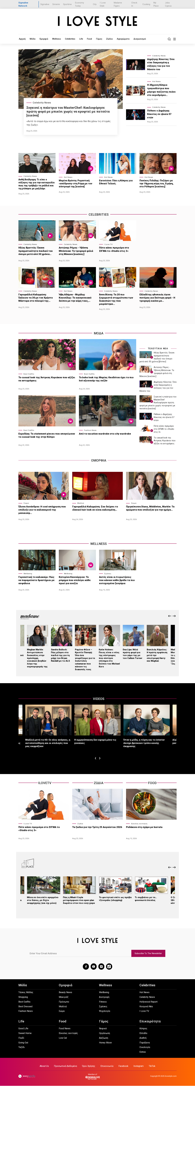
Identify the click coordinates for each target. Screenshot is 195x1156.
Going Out (23, 1042)
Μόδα (32, 39)
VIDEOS (98, 699)
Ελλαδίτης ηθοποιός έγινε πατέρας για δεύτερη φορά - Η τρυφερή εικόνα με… (157, 297)
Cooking (146, 4)
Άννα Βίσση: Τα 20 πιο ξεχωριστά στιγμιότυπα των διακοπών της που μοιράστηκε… (116, 299)
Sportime (67, 4)
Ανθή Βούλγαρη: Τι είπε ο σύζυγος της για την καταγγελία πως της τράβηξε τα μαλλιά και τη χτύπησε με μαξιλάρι (36, 184)
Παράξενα (144, 1042)
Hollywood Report (148, 1001)
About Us (44, 1066)
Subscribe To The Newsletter (148, 953)
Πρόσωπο (64, 1001)
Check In (134, 4)
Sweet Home (25, 1033)
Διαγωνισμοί (139, 39)
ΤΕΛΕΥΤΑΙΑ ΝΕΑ (158, 348)
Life (81, 39)
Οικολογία (144, 1047)
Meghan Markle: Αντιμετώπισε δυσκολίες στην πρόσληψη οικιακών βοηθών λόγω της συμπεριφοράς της (37, 658)
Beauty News (65, 992)
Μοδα (98, 333)
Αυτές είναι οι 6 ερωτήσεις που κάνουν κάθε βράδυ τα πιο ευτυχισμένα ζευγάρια (117, 580)
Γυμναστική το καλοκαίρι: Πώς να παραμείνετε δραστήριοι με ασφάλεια (36, 580)
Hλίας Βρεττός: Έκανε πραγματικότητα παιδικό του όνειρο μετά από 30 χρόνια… (35, 250)
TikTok (152, 1066)
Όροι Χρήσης (88, 1066)
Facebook (123, 1066)
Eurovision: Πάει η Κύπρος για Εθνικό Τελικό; (116, 182)
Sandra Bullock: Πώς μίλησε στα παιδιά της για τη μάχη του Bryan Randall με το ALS (60, 655)
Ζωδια (98, 783)
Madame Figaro (118, 4)
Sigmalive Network (23, 4)
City (95, 4)
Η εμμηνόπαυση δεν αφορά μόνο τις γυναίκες (95, 741)
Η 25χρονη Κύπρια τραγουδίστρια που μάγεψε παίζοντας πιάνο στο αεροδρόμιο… (161, 90)
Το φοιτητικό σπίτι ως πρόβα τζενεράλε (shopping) (115, 899)
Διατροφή (104, 997)
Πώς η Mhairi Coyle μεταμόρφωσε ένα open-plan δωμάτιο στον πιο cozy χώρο (79, 900)
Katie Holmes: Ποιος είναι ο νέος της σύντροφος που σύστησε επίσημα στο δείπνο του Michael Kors (109, 658)
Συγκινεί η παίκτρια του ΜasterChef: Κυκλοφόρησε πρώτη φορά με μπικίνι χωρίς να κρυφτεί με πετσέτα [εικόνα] (68, 111)
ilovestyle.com (171, 1076)
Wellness (56, 39)
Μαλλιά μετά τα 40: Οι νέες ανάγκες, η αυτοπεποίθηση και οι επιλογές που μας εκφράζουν (47, 742)
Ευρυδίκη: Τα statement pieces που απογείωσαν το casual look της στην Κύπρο (46, 435)
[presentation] (169, 616)
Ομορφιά (43, 39)
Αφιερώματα (123, 39)
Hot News (156, 81)
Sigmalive (44, 4)
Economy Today (79, 4)
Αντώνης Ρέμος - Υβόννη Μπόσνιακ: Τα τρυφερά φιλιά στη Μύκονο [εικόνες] (76, 250)
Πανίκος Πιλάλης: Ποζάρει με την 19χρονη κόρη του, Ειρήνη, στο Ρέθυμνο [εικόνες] (156, 183)
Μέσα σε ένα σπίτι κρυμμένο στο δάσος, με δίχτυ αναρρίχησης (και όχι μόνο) (42, 900)
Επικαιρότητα (150, 1021)
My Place (156, 4)
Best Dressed (25, 1006)
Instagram (138, 1066)
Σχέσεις (107, 574)
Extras (142, 1052)
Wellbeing (28, 574)
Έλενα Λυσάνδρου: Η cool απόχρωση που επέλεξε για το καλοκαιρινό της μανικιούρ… (42, 509)
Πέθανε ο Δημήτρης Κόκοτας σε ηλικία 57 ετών (159, 114)
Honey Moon (105, 1042)
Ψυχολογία (104, 1011)
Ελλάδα (143, 1033)
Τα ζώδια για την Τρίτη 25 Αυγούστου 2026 (97, 827)
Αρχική (22, 39)
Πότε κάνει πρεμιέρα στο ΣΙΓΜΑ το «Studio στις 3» (114, 249)
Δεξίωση (103, 1038)
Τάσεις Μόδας (25, 992)
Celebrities (70, 39)
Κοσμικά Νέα (146, 1006)
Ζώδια (109, 39)
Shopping (23, 997)
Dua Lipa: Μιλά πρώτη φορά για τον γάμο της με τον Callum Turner (132, 653)
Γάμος (99, 39)
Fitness (103, 1001)
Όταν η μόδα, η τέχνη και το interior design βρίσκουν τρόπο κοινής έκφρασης (144, 742)
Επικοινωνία (106, 1066)
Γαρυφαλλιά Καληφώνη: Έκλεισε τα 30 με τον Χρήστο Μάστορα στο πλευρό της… (35, 297)
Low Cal (63, 1038)
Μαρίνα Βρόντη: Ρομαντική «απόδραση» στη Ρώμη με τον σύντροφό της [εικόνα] (75, 183)
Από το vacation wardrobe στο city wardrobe (105, 433)
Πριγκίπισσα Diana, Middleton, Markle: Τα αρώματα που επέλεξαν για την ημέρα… (150, 508)
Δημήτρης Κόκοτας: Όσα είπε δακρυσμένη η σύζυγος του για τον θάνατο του (160, 64)
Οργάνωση (104, 1033)
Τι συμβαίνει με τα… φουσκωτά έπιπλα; (146, 899)
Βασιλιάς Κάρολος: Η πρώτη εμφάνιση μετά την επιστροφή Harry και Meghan (157, 655)
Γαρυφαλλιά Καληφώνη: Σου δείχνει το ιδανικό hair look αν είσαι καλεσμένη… (95, 508)
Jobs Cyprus (168, 4)
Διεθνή (142, 1038)
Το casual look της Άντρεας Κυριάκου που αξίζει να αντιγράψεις (46, 379)
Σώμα (26, 503)
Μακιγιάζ (63, 997)
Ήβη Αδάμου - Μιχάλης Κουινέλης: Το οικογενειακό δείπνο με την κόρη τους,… (75, 297)
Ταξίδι (21, 1047)
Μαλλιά (80, 503)
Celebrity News (42, 102)
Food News (64, 1028)
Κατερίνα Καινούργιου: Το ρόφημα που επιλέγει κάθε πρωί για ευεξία (75, 580)
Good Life (23, 1028)
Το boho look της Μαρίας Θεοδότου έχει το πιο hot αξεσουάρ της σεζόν (106, 379)
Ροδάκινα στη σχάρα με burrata (144, 827)
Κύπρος (143, 1028)
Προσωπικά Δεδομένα (65, 1066)
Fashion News (90, 430)
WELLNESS (98, 544)
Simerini (56, 4)
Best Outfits (29, 374)
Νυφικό (103, 1028)
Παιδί (21, 1038)
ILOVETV (44, 783)
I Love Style (103, 4)
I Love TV (108, 244)
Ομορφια (98, 460)
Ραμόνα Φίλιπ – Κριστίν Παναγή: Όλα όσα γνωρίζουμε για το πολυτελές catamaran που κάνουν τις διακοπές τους (85, 659)
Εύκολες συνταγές (139, 824)
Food (89, 39)
